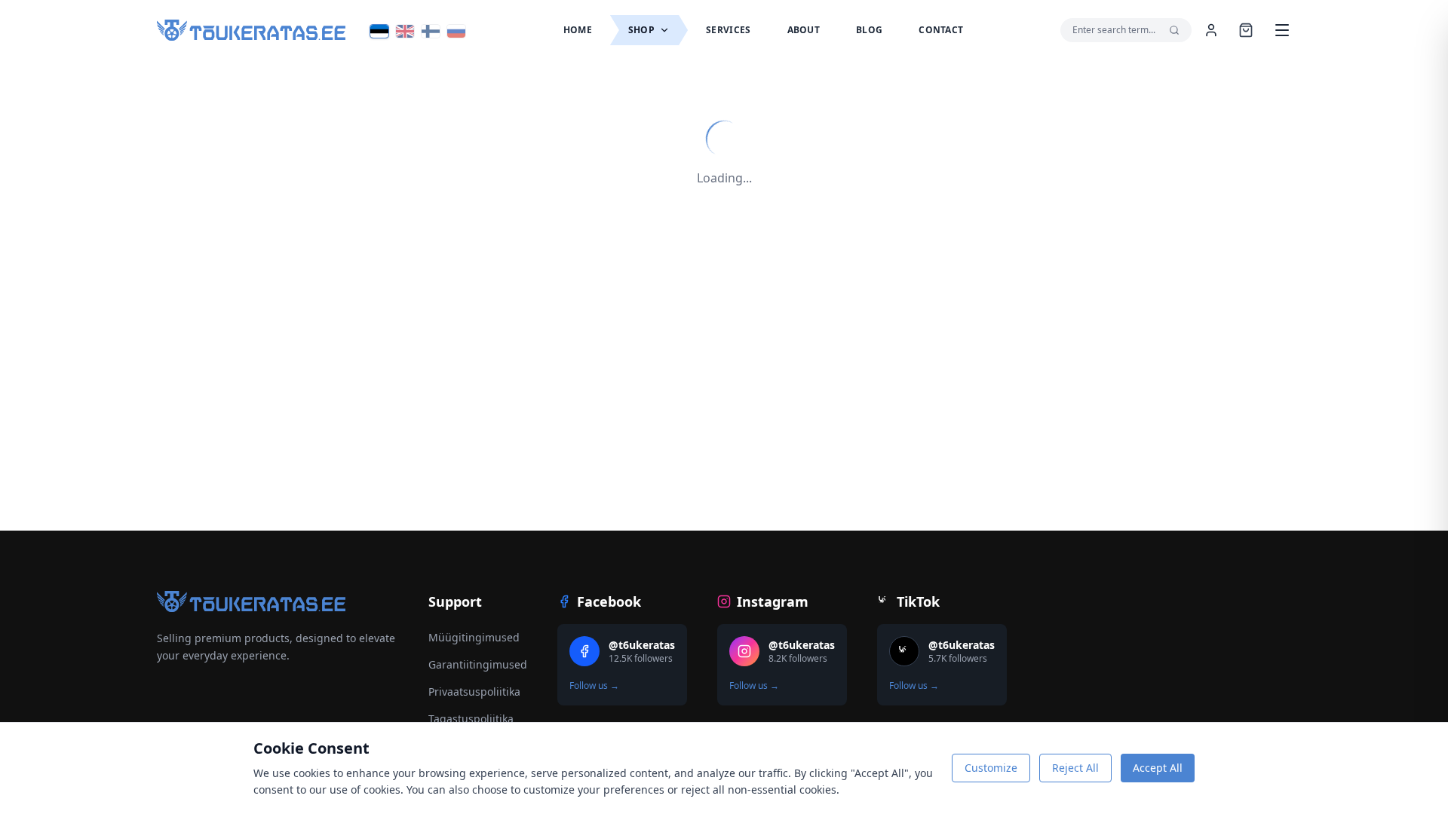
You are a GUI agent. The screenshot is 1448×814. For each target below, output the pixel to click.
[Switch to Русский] (456, 31)
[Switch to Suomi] (430, 31)
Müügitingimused (474, 637)
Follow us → (594, 686)
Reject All (1075, 767)
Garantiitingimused (477, 664)
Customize (991, 767)
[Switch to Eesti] (379, 31)
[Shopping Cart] (1246, 30)
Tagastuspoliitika (471, 718)
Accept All (1158, 767)
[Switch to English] (405, 31)
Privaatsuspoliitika (474, 691)
